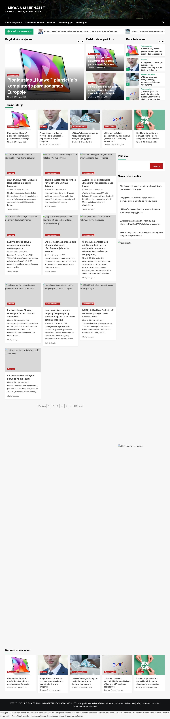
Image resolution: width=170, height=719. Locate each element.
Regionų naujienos (55, 716)
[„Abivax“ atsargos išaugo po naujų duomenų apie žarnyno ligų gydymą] (132, 64)
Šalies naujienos (13, 22)
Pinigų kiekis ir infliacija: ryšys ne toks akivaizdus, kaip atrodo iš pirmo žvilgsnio (59, 31)
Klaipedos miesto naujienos (84, 712)
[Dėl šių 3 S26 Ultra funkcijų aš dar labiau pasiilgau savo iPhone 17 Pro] (98, 295)
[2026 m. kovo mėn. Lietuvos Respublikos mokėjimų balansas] (23, 164)
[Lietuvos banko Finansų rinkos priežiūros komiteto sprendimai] (23, 295)
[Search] (163, 22)
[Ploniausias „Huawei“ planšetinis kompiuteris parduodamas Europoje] (20, 120)
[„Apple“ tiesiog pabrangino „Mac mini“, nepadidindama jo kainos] (98, 164)
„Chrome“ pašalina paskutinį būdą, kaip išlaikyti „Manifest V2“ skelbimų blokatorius (140, 222)
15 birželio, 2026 (151, 142)
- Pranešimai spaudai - (21, 716)
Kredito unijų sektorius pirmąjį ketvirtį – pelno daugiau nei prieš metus (151, 95)
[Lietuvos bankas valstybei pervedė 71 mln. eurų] (23, 360)
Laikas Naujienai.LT (25, 8)
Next (81, 406)
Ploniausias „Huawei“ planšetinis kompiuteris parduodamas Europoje (42, 86)
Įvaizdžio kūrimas (141, 712)
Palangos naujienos (74, 716)
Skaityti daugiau (13, 209)
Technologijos (66, 22)
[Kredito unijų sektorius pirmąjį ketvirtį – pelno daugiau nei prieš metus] (132, 94)
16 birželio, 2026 (118, 145)
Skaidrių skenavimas (61, 712)
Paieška (123, 156)
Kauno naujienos (38, 716)
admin (11, 97)
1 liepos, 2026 (21, 97)
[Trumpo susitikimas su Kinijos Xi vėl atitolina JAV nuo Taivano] (60, 164)
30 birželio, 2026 (102, 97)
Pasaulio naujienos (34, 22)
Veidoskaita (155, 712)
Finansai (51, 22)
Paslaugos (81, 22)
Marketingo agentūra (19, 712)
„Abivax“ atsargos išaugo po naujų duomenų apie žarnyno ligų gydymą (85, 136)
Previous (42, 406)
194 (75, 406)
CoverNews (78, 706)
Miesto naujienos (106, 712)
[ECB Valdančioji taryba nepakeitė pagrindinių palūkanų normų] (23, 226)
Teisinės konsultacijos (41, 712)
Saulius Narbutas (123, 712)
